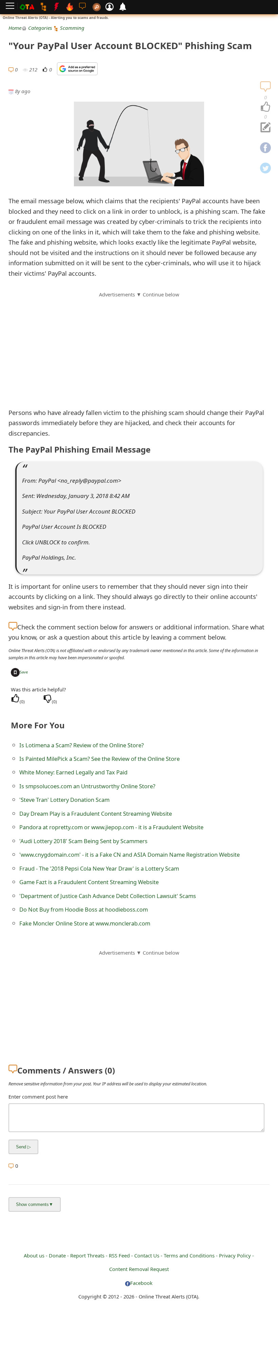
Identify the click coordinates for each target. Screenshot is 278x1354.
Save (24, 671)
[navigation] (265, 107)
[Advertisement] (139, 345)
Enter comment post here (38, 1096)
